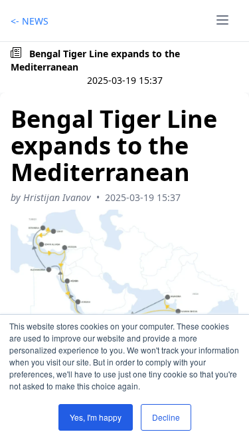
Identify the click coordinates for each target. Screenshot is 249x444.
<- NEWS (29, 21)
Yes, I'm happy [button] (96, 417)
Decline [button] (166, 417)
